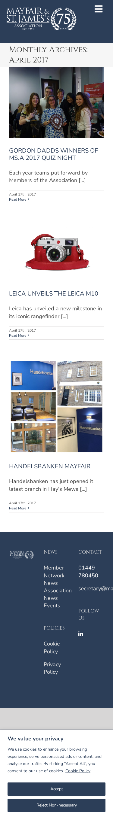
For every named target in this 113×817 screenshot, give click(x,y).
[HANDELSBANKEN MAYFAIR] (56, 406)
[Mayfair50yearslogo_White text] (41, 3)
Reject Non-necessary (56, 805)
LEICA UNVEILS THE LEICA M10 (53, 294)
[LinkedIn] (80, 633)
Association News (58, 594)
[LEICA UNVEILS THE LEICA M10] (56, 252)
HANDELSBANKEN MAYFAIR (49, 466)
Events (52, 605)
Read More (17, 199)
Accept (56, 789)
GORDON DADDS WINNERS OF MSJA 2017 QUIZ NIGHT (53, 154)
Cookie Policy (77, 771)
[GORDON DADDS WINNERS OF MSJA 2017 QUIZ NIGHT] (56, 102)
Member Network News (54, 575)
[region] (56, 773)
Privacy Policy (52, 668)
